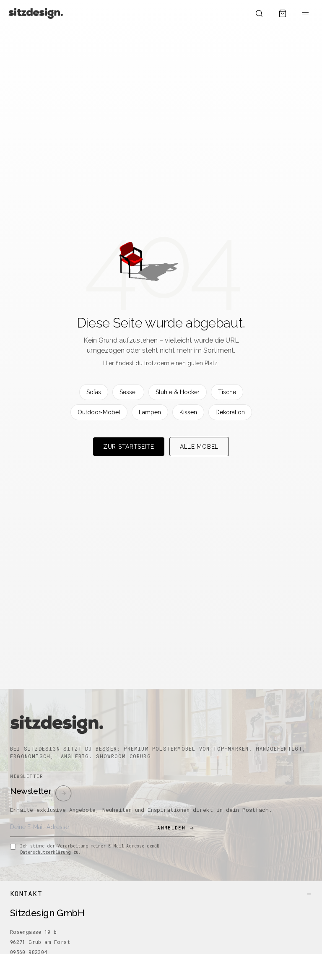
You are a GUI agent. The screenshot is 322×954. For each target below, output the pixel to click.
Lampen (150, 412)
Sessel (128, 392)
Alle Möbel (199, 446)
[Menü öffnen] (305, 13)
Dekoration (230, 412)
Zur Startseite (128, 446)
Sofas (93, 392)
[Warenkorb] (282, 13)
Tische (227, 392)
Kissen (188, 412)
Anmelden (171, 827)
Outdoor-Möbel (99, 412)
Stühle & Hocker (178, 392)
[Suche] (259, 13)
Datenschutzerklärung (45, 852)
